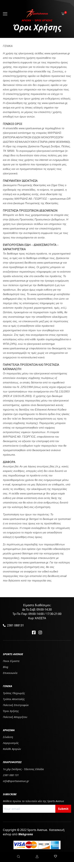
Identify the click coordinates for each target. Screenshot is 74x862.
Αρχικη (26, 20)
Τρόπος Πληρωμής (14, 693)
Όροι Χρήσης (11, 711)
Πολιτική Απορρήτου (15, 717)
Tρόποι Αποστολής (14, 699)
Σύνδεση (8, 737)
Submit (63, 809)
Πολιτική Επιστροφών (16, 705)
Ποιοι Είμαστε (11, 661)
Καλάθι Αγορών (12, 749)
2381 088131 (15, 625)
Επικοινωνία (10, 673)
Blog (5, 667)
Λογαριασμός (11, 743)
